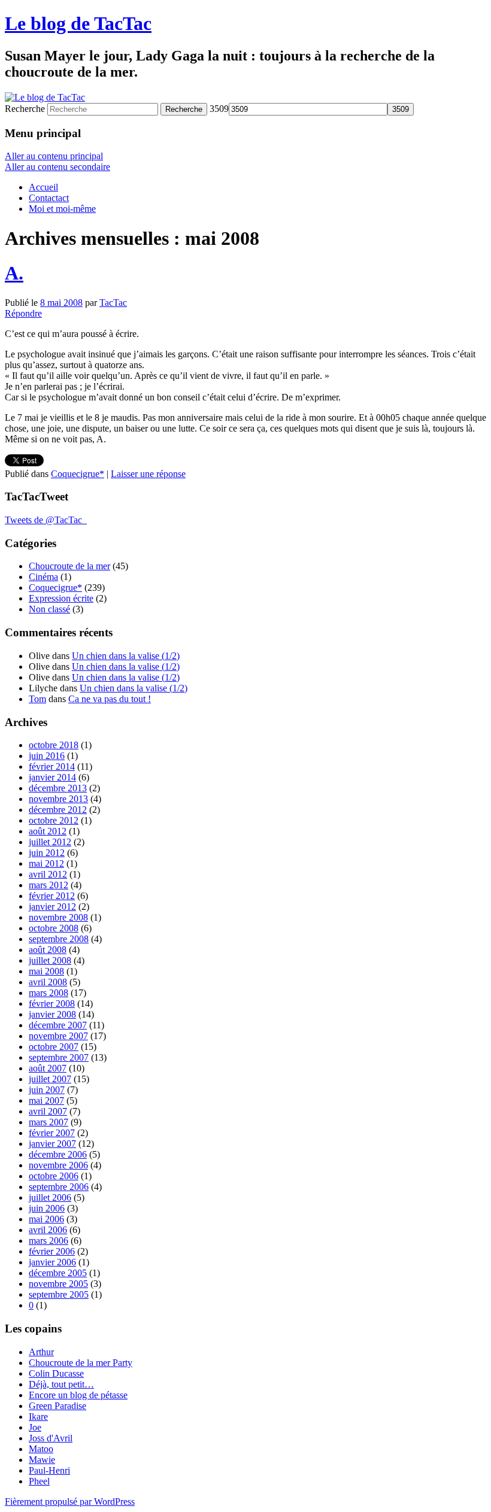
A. (14, 273)
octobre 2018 (53, 745)
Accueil (43, 187)
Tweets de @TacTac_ (46, 520)
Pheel (39, 1481)
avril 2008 (48, 982)
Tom (37, 699)
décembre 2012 (58, 809)
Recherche (25, 109)
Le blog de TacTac (78, 23)
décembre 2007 (58, 1025)
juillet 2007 (50, 1079)
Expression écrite (61, 598)
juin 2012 (47, 853)
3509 (219, 109)
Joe (35, 1427)
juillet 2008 (50, 960)
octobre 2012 (53, 820)
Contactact (49, 198)
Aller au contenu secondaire (57, 167)
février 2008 (52, 1003)
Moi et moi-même (62, 209)
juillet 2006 (50, 1197)
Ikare (38, 1416)
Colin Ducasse (56, 1373)
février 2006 (52, 1251)
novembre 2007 (58, 1036)
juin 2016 (47, 756)
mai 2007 (46, 1100)
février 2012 (52, 896)
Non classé (49, 609)
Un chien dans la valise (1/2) (126, 656)
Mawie (42, 1460)
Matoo (41, 1449)
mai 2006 (46, 1219)
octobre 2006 (53, 1176)
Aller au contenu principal (54, 156)
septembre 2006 (59, 1187)
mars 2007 (48, 1122)
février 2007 (52, 1133)
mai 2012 (46, 863)
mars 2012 (48, 885)
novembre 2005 (58, 1284)
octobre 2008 (53, 928)
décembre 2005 (58, 1273)
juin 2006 (47, 1208)
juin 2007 (47, 1090)
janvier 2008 (52, 1014)
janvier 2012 (52, 906)
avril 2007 (48, 1111)
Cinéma (43, 577)
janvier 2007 (52, 1143)
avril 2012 (48, 874)
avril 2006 (48, 1230)
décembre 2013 (58, 788)
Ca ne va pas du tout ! (109, 699)
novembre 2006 (58, 1165)
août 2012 (47, 831)
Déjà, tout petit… (61, 1384)
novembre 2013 (58, 799)
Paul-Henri (49, 1470)
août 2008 (47, 950)
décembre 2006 (58, 1154)
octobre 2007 (53, 1047)
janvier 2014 (52, 777)
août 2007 (47, 1068)
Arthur (41, 1352)
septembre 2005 (59, 1294)
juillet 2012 (50, 842)
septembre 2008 (59, 939)
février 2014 (52, 766)
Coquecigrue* (77, 474)
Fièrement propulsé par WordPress (70, 1501)
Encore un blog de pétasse (78, 1395)
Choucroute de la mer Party (80, 1363)
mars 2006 (48, 1240)
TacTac (113, 302)
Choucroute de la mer (69, 566)
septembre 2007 (59, 1057)
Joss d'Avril (50, 1438)
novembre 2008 (58, 917)
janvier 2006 (52, 1262)
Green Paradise (57, 1406)
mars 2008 (48, 993)
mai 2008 (46, 971)
